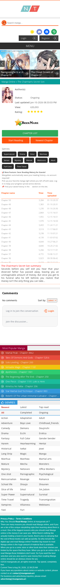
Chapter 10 (6, 75)
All (2, 412)
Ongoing (43, 412)
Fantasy (5, 438)
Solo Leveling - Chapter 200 (19, 362)
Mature (29, 160)
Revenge (24, 479)
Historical (6, 448)
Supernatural (9, 154)
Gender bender (47, 438)
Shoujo (24, 484)
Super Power (8, 494)
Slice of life (7, 489)
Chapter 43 (6, 229)
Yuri (22, 509)
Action (4, 417)
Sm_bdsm (44, 489)
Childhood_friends (49, 423)
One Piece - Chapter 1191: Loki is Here (25, 381)
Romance (44, 479)
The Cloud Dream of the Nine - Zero (43, 72)
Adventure (6, 423)
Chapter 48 (6, 208)
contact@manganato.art (23, 573)
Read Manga (21, 522)
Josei (41, 448)
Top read (44, 407)
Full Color (8, 166)
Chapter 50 (6, 200)
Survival (43, 494)
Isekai (23, 448)
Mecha (23, 463)
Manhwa (43, 154)
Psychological (46, 474)
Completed (26, 412)
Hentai (42, 443)
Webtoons (41, 160)
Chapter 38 (6, 250)
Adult (53, 160)
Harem (4, 443)
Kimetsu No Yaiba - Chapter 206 (22, 386)
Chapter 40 (6, 241)
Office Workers (47, 468)
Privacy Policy (7, 519)
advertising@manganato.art (13, 579)
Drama (22, 154)
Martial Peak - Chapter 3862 (20, 352)
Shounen (44, 484)
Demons (24, 428)
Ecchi (23, 433)
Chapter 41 (6, 237)
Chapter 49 (6, 204)
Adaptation (26, 417)
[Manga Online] (30, 8)
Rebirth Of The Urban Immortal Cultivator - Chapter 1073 (33, 395)
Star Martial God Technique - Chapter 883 (26, 391)
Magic (23, 453)
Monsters (44, 463)
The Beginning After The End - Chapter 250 (27, 376)
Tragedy (24, 499)
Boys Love (25, 423)
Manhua (5, 458)
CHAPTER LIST (30, 133)
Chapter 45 (6, 221)
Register (46, 38)
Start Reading (15, 140)
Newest (5, 407)
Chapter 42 (6, 233)
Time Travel (21, 166)
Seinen (6, 160)
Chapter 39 (6, 245)
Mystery (18, 160)
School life (6, 484)
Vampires (6, 504)
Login (23, 38)
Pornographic (27, 474)
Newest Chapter (44, 140)
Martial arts (45, 458)
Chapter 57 (36, 75)
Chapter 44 (6, 225)
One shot (6, 474)
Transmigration (47, 499)
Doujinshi (44, 428)
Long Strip (6, 453)
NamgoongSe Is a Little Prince (13, 72)
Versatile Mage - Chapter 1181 (21, 367)
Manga (42, 453)
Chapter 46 (6, 216)
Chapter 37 (6, 254)
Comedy (5, 428)
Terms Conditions (24, 519)
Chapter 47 (6, 212)
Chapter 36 (6, 258)
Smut (32, 154)
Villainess (25, 504)
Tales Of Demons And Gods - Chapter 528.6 (27, 357)
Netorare (25, 468)
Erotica (42, 433)
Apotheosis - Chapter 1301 (19, 371)
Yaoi (3, 509)
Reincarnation (8, 479)
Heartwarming (28, 443)
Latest (23, 407)
